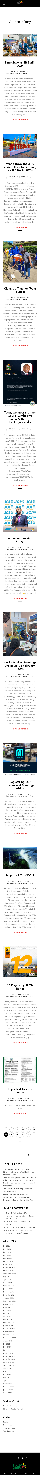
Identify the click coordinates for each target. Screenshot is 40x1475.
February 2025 (8, 1286)
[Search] (28, 1155)
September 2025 (9, 1274)
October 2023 (8, 1335)
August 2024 (8, 1304)
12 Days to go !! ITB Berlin (20, 987)
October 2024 (8, 1298)
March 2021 (7, 1393)
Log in (5, 1422)
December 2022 (9, 1356)
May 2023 (7, 1350)
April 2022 (7, 1381)
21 (28, 1130)
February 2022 (8, 1387)
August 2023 (8, 1341)
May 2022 (7, 1378)
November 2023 (9, 1332)
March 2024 (7, 1319)
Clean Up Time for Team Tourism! (20, 290)
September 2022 (9, 1365)
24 (11, 1134)
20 (23, 1130)
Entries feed (7, 1425)
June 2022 (7, 1374)
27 (28, 1134)
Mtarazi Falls (23, 1213)
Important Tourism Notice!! (20, 1091)
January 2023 (8, 1353)
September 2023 (9, 1338)
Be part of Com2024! (20, 875)
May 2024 (7, 1313)
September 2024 (9, 1301)
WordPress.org (8, 1431)
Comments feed (9, 1428)
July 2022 (6, 1372)
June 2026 (7, 1249)
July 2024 (6, 1307)
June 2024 (7, 1310)
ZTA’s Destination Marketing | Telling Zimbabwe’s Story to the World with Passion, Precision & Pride (19, 1172)
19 (17, 1130)
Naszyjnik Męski (11, 1213)
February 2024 (8, 1323)
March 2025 (7, 1283)
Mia (7, 1227)
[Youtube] (23, 1458)
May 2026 (7, 1252)
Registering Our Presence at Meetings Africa (20, 785)
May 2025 (7, 1277)
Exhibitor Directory (10, 1406)
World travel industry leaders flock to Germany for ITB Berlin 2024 (20, 167)
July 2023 (6, 1344)
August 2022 (8, 1368)
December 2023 (9, 1329)
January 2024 (8, 1326)
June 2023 (7, 1347)
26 (23, 1134)
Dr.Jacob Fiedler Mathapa (15, 1230)
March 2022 (7, 1384)
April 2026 (7, 1255)
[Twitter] (19, 1458)
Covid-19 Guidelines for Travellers (23, 1227)
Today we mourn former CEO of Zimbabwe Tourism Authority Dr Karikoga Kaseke (20, 417)
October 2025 (8, 1270)
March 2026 (7, 1258)
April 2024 (7, 1316)
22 (34, 1130)
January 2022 (8, 1390)
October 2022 (8, 1362)
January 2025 (8, 1289)
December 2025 (9, 1267)
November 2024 (9, 1295)
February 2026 (8, 1261)
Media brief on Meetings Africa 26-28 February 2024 (20, 665)
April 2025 (7, 1280)
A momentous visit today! (20, 540)
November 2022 (9, 1359)
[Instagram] (27, 1458)
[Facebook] (14, 1458)
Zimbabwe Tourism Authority (17, 73)
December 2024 (9, 1292)
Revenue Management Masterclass (15, 1194)
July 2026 (6, 1246)
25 (17, 1134)
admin (8, 1216)
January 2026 (8, 1264)
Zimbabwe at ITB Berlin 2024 (20, 64)
